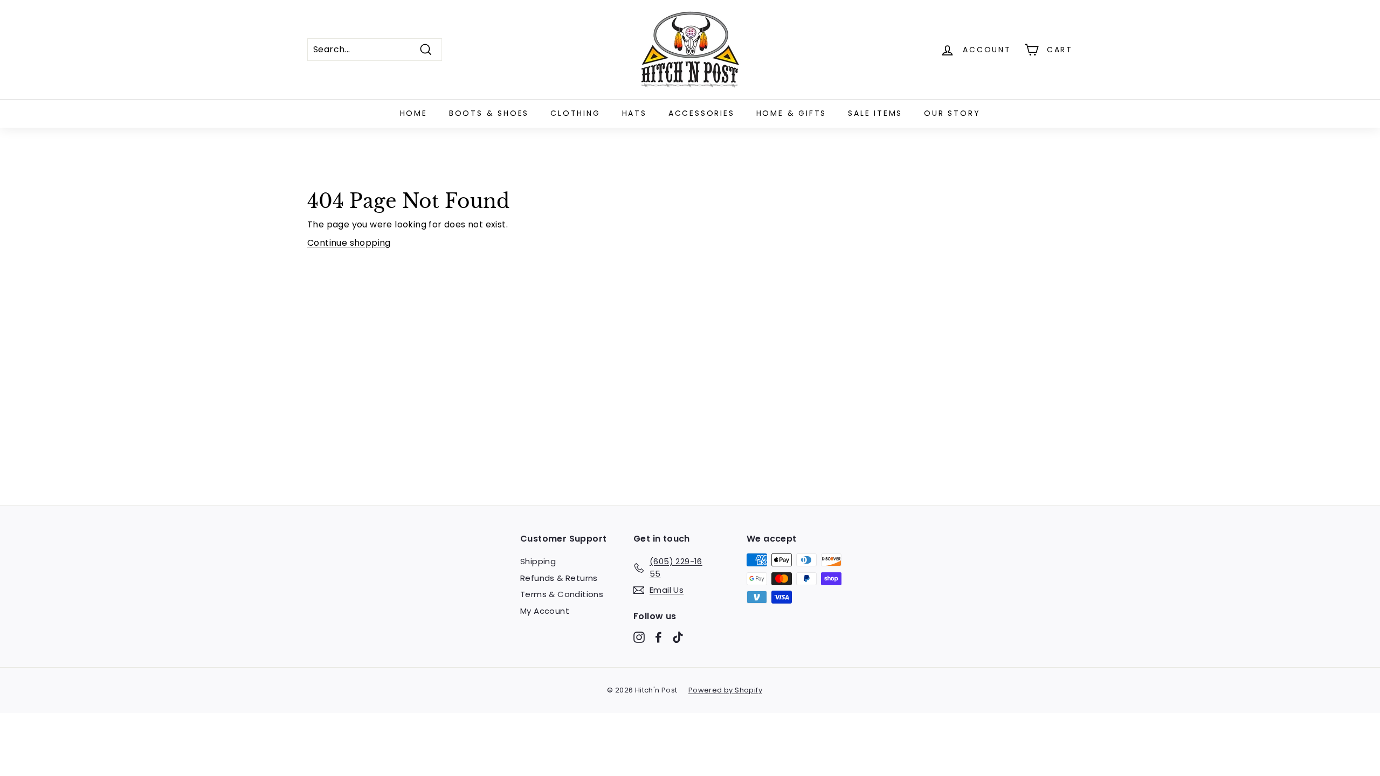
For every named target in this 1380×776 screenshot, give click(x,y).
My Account (544, 610)
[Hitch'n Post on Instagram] (639, 637)
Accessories (701, 113)
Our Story (952, 113)
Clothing (575, 113)
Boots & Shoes (489, 113)
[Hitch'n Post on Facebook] (658, 637)
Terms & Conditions (561, 594)
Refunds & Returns (559, 578)
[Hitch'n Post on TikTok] (678, 637)
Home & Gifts (791, 113)
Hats (634, 113)
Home (413, 113)
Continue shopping (349, 243)
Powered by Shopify (725, 690)
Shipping (538, 561)
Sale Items (875, 113)
